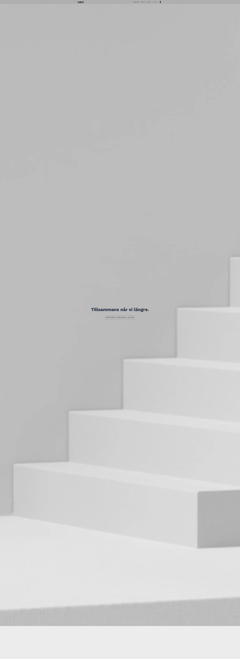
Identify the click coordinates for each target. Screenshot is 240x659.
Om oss (155, 2)
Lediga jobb (136, 2)
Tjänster (148, 2)
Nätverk (143, 2)
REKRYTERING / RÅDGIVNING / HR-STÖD (120, 317)
